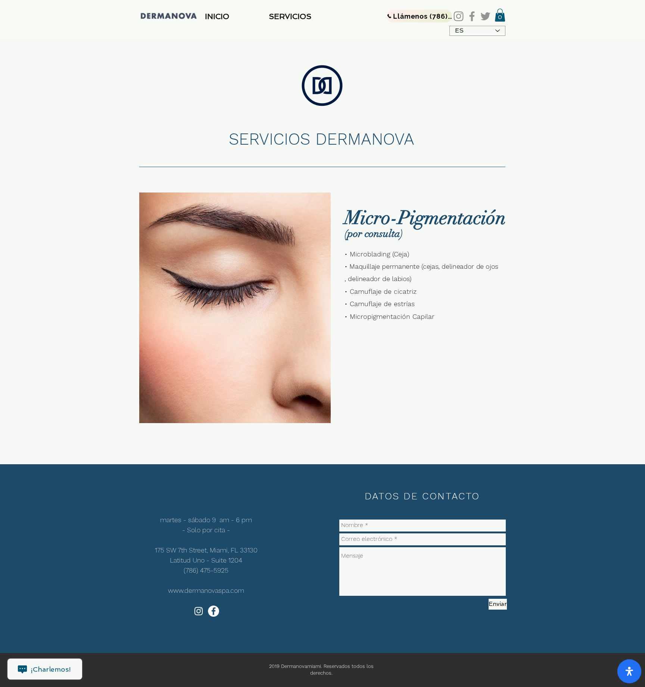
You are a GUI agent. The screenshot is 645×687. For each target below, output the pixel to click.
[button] (304, 16)
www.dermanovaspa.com (206, 590)
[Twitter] (485, 16)
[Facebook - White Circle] (213, 611)
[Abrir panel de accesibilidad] (629, 671)
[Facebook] (472, 16)
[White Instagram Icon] (198, 611)
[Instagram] (458, 16)
